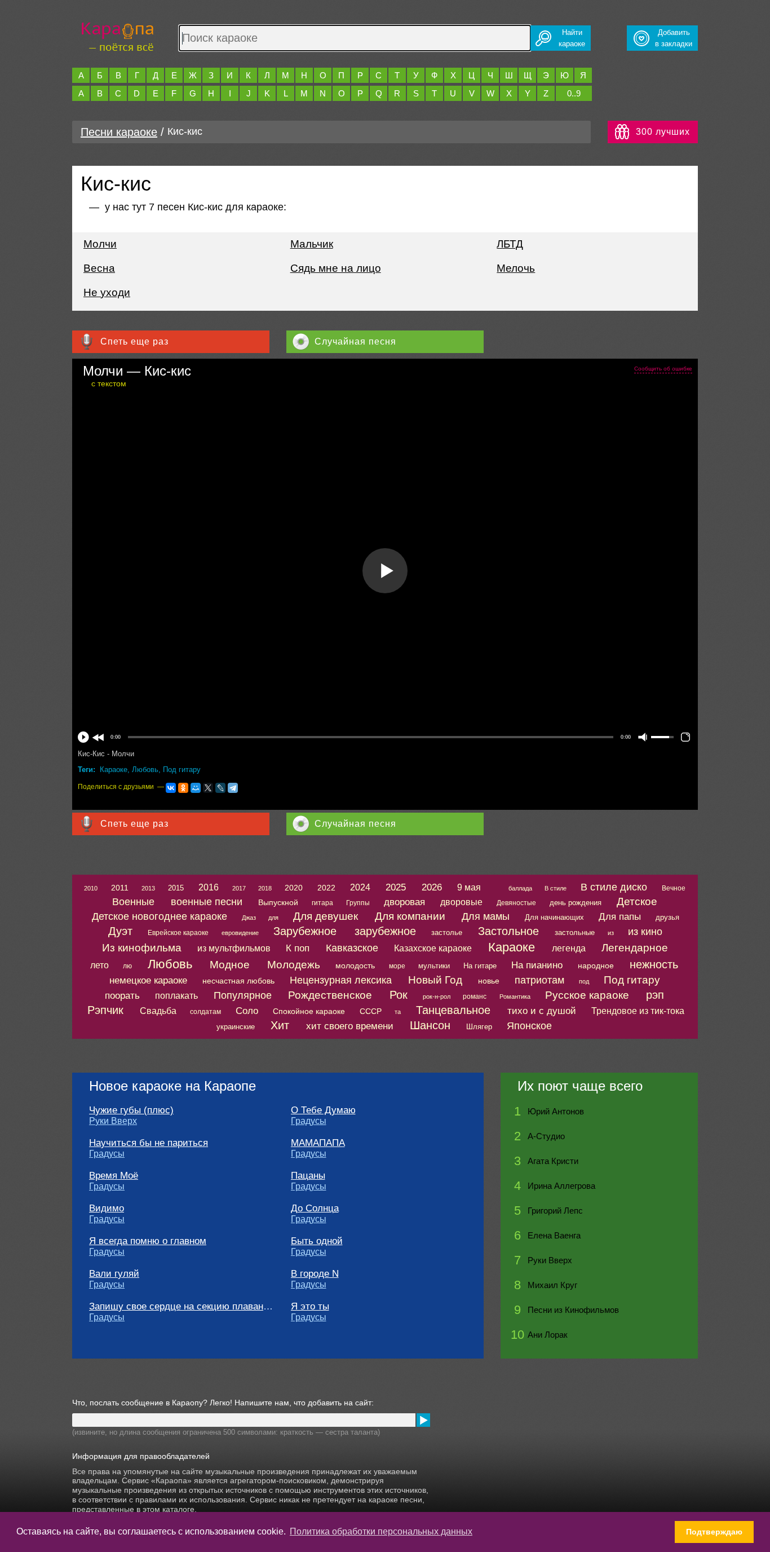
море (397, 966)
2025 (396, 887)
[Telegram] (233, 788)
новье (488, 980)
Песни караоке (119, 132)
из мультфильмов (234, 948)
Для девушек (325, 916)
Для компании (410, 916)
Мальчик (311, 244)
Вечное (673, 888)
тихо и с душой (541, 1011)
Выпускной (278, 902)
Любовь (145, 769)
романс (474, 996)
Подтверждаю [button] (714, 1531)
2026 (432, 887)
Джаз (249, 917)
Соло (247, 1011)
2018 (265, 888)
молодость (355, 965)
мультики (434, 966)
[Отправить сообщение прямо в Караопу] (423, 1420)
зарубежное (385, 931)
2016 (208, 887)
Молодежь (293, 965)
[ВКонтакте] (171, 788)
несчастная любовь (238, 980)
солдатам (205, 1012)
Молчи (100, 244)
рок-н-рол (436, 996)
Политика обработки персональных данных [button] (381, 1531)
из (611, 932)
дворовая (404, 902)
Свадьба (158, 1011)
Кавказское (352, 948)
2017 (239, 888)
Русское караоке (587, 995)
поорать (122, 995)
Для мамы (486, 916)
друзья (667, 917)
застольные (575, 932)
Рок (399, 995)
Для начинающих (554, 917)
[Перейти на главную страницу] (117, 35)
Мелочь (516, 268)
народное (596, 965)
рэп (655, 995)
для (273, 917)
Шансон (430, 1025)
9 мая (469, 887)
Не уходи (106, 292)
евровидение (240, 932)
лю (127, 966)
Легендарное (634, 948)
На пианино (537, 965)
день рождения (575, 902)
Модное (230, 965)
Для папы (620, 916)
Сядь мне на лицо (335, 268)
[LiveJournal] (220, 788)
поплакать (176, 995)
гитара (322, 903)
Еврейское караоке (178, 933)
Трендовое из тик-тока (637, 1011)
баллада (520, 888)
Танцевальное (453, 1010)
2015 (176, 888)
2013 (148, 888)
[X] (208, 788)
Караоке (113, 769)
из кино (645, 931)
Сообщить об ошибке (663, 368)
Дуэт (120, 931)
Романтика (514, 996)
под (584, 981)
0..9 (574, 93)
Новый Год (435, 980)
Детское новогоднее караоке (159, 916)
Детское (637, 901)
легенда (569, 948)
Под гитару (182, 769)
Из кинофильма (142, 948)
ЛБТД (510, 244)
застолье (446, 932)
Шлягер (479, 1026)
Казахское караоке (433, 948)
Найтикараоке (572, 38)
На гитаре (480, 966)
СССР (371, 1011)
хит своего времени (349, 1026)
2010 (91, 888)
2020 (294, 887)
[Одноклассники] (183, 788)
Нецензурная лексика (341, 980)
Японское (529, 1025)
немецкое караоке (148, 980)
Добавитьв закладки (673, 38)
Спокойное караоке (309, 1011)
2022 (326, 887)
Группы (358, 903)
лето (99, 965)
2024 (360, 887)
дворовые (461, 902)
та (398, 1011)
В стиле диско (614, 887)
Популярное (243, 995)
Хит (280, 1025)
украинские (235, 1026)
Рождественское (330, 995)
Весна (99, 268)
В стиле (556, 888)
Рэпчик (105, 1010)
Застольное (508, 931)
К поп (297, 948)
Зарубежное (305, 931)
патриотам (539, 980)
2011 (120, 887)
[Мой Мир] (196, 788)
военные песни (206, 901)
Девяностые (516, 903)
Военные (133, 901)
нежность (654, 964)
